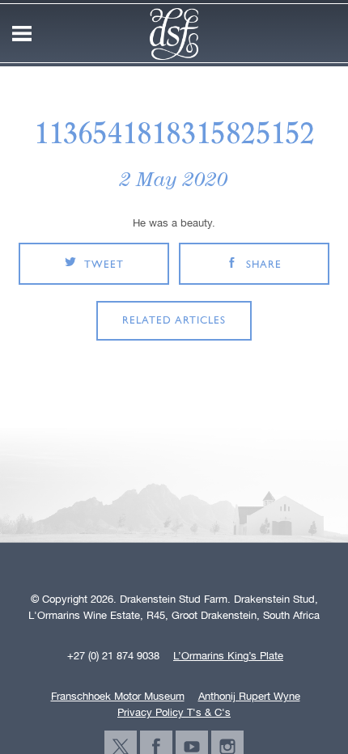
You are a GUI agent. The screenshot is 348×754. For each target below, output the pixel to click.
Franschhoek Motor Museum (118, 696)
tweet (104, 265)
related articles (174, 321)
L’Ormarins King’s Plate (228, 656)
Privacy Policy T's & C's (174, 712)
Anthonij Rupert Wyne (249, 696)
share (264, 265)
